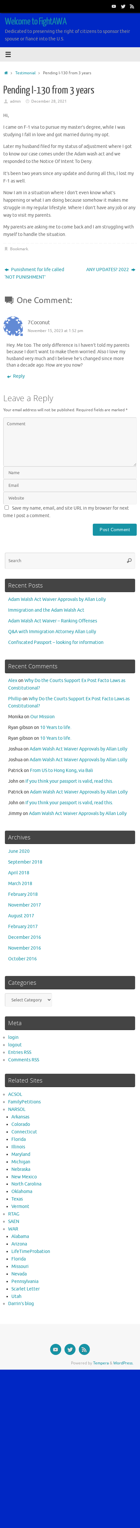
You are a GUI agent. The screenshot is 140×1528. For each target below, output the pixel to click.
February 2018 (23, 894)
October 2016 (22, 959)
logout (15, 1045)
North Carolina (26, 1184)
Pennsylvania (24, 1281)
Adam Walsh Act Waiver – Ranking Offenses (52, 621)
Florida (18, 1139)
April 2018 (18, 873)
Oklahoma (21, 1191)
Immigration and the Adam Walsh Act (46, 610)
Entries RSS (19, 1052)
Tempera (101, 1363)
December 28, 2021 (49, 101)
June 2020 (19, 851)
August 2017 (21, 916)
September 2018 (25, 862)
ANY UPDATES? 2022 (108, 269)
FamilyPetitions (24, 1102)
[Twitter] (123, 6)
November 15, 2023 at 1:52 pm (55, 330)
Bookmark (19, 249)
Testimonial (25, 73)
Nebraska (20, 1169)
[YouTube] (114, 6)
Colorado (20, 1124)
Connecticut (24, 1132)
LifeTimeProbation (30, 1251)
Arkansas (20, 1117)
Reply (19, 376)
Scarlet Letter (25, 1289)
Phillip (14, 699)
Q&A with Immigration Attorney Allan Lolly (52, 631)
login (13, 1037)
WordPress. (123, 1363)
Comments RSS (23, 1060)
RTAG (13, 1214)
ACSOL (15, 1094)
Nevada (19, 1274)
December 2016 (24, 937)
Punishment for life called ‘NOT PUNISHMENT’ (34, 273)
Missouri (20, 1266)
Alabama (20, 1236)
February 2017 (23, 926)
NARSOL (16, 1109)
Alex (12, 680)
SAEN (13, 1221)
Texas (17, 1199)
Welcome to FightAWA (35, 21)
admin (15, 101)
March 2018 (20, 883)
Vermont (20, 1206)
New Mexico (24, 1177)
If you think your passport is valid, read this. (69, 781)
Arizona (19, 1244)
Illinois (18, 1147)
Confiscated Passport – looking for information (56, 642)
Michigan (20, 1162)
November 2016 (24, 948)
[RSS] (132, 6)
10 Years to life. (55, 727)
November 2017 (24, 905)
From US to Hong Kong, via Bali (61, 770)
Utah (16, 1296)
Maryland (20, 1154)
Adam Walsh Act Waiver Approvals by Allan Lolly (57, 599)
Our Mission (42, 717)
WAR (13, 1229)
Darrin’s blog (21, 1303)
